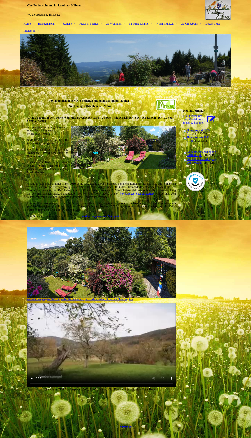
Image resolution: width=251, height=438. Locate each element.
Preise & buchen (88, 23)
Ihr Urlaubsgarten (139, 23)
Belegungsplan (46, 23)
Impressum (30, 30)
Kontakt (67, 23)
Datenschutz (212, 23)
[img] (125, 10)
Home (27, 23)
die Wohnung (113, 23)
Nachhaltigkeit (165, 23)
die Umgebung (189, 23)
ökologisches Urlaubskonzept (137, 193)
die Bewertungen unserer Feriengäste (101, 216)
